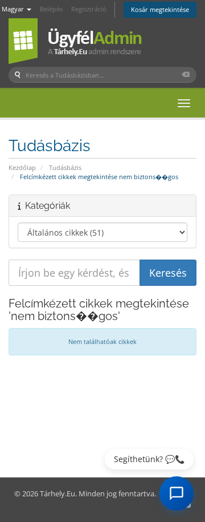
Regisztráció (88, 9)
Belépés (51, 9)
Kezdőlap (22, 167)
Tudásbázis (65, 167)
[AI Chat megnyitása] (176, 493)
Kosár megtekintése (160, 9)
